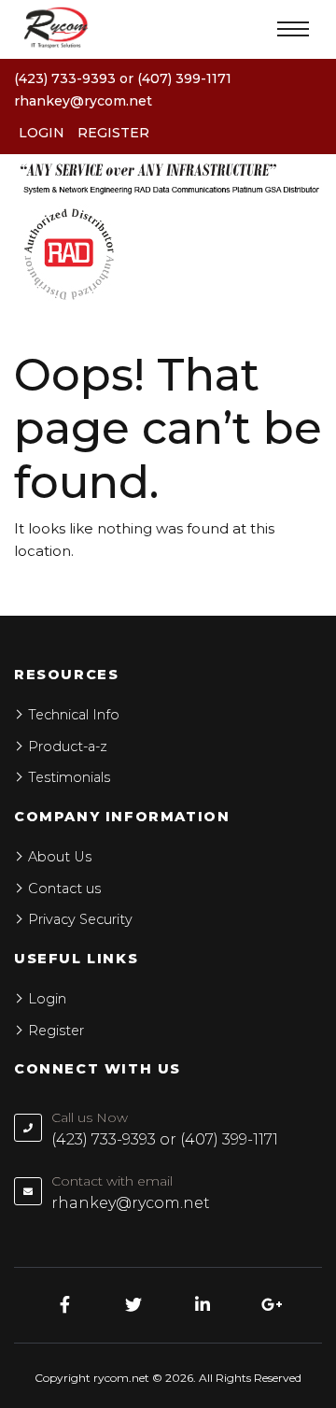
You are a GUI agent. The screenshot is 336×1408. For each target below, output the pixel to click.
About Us (59, 856)
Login (41, 132)
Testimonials (69, 777)
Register (113, 132)
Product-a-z (67, 746)
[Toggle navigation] (293, 29)
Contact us (64, 888)
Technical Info (73, 714)
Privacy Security (80, 919)
